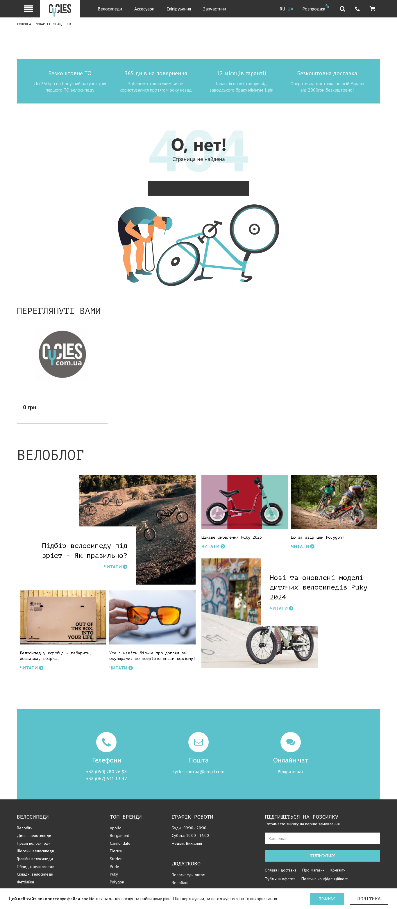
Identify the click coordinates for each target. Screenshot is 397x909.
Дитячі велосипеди (34, 835)
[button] (372, 8)
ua (291, 9)
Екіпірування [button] (179, 9)
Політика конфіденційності (324, 878)
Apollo (115, 828)
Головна (24, 24)
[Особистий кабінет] (28, 8)
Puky (114, 874)
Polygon (117, 882)
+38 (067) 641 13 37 (106, 778)
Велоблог (180, 882)
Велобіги (25, 828)
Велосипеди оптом (188, 874)
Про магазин (313, 870)
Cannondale (120, 843)
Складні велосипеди (35, 874)
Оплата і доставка (280, 870)
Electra (116, 850)
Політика (369, 898)
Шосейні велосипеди (35, 850)
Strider (116, 858)
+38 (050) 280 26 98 (106, 771)
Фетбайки (25, 882)
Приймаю (327, 899)
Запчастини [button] (214, 9)
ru (282, 9)
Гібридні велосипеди (35, 866)
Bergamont (119, 835)
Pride (114, 866)
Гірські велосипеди (34, 843)
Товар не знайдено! (53, 24)
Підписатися (322, 856)
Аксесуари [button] (144, 9)
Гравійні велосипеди (35, 858)
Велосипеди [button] (110, 9)
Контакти (338, 870)
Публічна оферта (280, 878)
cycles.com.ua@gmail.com (198, 771)
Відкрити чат (291, 771)
